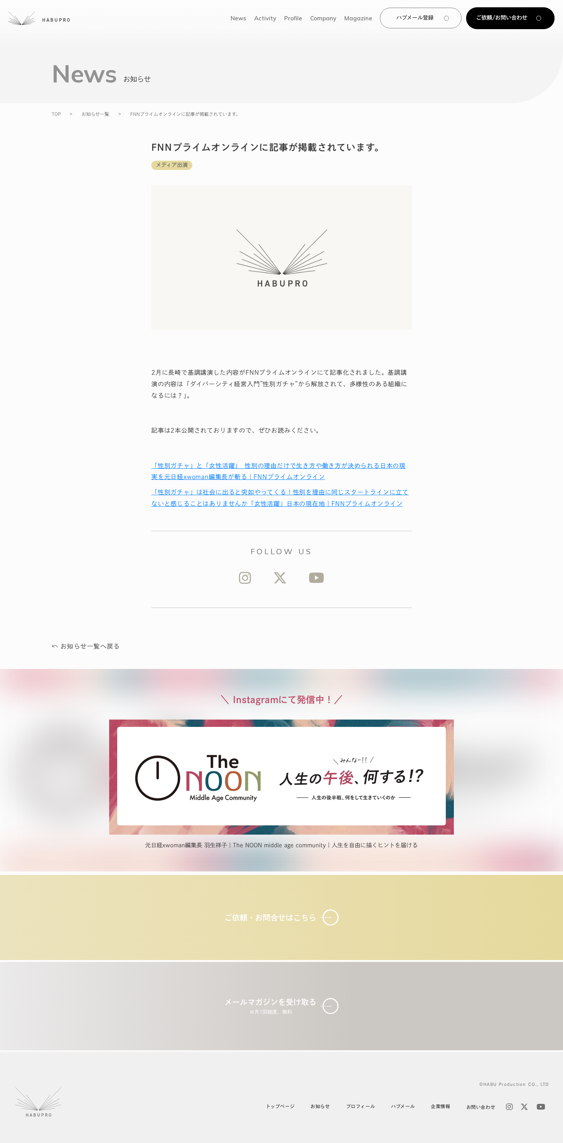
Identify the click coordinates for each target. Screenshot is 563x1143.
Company (323, 18)
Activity (265, 18)
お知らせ (320, 1106)
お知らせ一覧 (95, 114)
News (238, 18)
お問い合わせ (481, 1107)
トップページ (280, 1106)
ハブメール (403, 1106)
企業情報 (440, 1106)
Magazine (358, 18)
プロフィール (360, 1106)
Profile (293, 18)
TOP (56, 114)
